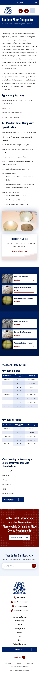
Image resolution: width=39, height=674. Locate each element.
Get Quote (19, 2)
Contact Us (18, 649)
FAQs (19, 636)
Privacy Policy (30, 663)
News (19, 640)
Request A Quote (17, 251)
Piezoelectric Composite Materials (20, 24)
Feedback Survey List (19, 644)
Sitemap (19, 663)
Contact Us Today (16, 537)
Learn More (17, 280)
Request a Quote (9, 500)
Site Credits (8, 663)
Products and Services (19, 617)
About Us (19, 624)
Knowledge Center (19, 628)
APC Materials (19, 621)
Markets (19, 632)
